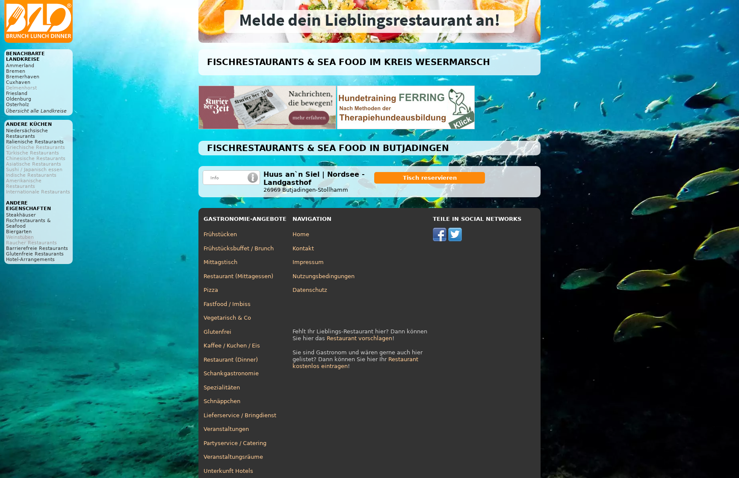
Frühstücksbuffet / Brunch (239, 248)
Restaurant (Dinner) (231, 359)
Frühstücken (220, 234)
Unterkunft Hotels (228, 471)
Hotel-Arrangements (30, 259)
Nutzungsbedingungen (324, 276)
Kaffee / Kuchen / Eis (232, 345)
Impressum (308, 262)
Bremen (15, 71)
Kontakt (303, 248)
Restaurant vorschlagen (359, 338)
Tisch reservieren (430, 178)
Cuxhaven (18, 82)
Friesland (16, 93)
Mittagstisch (220, 262)
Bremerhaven (22, 77)
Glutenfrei (217, 332)
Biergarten (19, 232)
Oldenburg (18, 99)
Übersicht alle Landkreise (36, 111)
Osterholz (17, 104)
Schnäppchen (222, 401)
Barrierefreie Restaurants (37, 248)
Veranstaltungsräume (233, 457)
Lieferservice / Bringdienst (240, 415)
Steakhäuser (21, 215)
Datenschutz (310, 290)
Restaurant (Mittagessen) (238, 276)
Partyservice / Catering (235, 443)
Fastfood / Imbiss (227, 304)
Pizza (211, 290)
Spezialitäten (222, 387)
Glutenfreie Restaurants (35, 254)
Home (301, 234)
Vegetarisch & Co (227, 318)
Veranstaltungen (226, 429)
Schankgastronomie (231, 373)
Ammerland (20, 65)
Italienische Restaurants (35, 142)
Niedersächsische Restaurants (27, 133)
